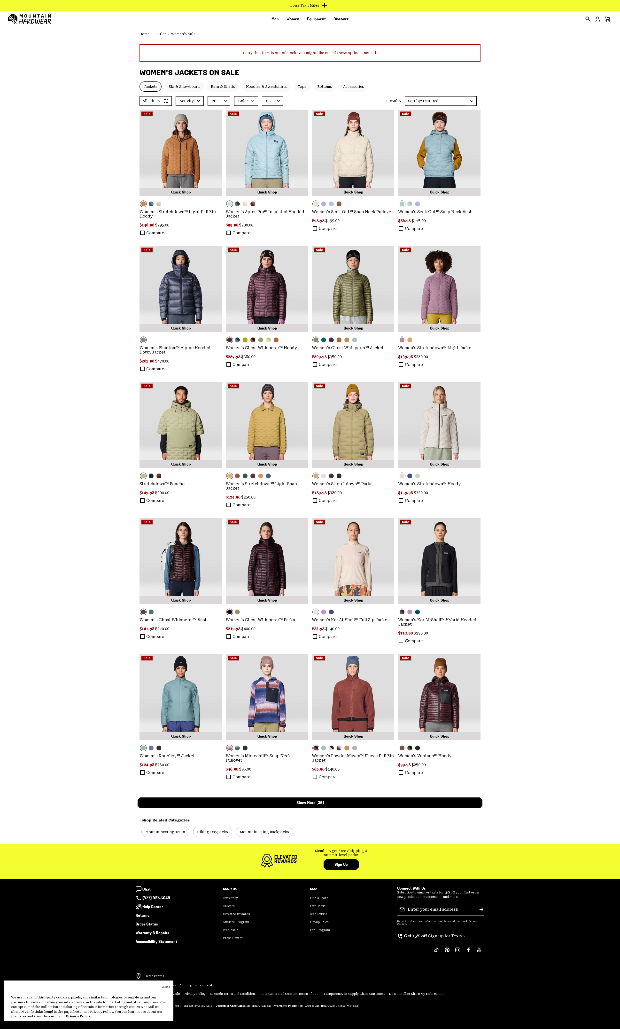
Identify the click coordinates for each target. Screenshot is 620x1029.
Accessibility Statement (156, 941)
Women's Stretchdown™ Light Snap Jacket (261, 486)
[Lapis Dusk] (331, 612)
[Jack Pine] (323, 340)
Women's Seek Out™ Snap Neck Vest (435, 211)
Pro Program (320, 930)
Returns (142, 915)
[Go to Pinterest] (447, 952)
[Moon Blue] (268, 476)
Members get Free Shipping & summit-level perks (341, 853)
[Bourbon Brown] (237, 476)
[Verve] (245, 476)
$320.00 (421, 492)
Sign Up (341, 864)
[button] (441, 101)
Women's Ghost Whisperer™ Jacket (348, 348)
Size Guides (318, 914)
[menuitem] (275, 19)
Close (166, 987)
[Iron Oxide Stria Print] (158, 476)
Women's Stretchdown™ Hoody (429, 484)
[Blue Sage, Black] (323, 748)
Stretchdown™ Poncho (162, 484)
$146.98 (147, 225)
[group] (341, 853)
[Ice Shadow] (267, 153)
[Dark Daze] (439, 289)
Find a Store (319, 898)
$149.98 (147, 492)
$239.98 (233, 629)
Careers (229, 906)
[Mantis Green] (260, 340)
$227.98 (233, 356)
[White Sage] (417, 476)
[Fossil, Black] (331, 748)
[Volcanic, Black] (237, 204)
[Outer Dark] (409, 476)
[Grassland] (267, 425)
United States (153, 976)
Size (269, 101)
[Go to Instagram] (457, 952)
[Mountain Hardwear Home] (29, 19)
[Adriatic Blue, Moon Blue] (151, 204)
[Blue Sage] (331, 204)
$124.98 (233, 497)
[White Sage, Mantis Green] (158, 204)
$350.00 (334, 356)
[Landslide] (346, 340)
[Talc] (323, 476)
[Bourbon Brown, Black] (353, 697)
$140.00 (332, 629)
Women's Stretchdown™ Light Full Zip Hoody (178, 213)
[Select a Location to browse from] (138, 976)
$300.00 (162, 492)
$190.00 (421, 633)
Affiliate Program (236, 922)
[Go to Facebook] (468, 952)
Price (216, 101)
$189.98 (319, 492)
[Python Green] (245, 340)
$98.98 (318, 220)
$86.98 (404, 220)
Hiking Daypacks (212, 832)
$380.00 (248, 356)
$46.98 (232, 769)
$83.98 (318, 629)
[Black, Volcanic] (439, 561)
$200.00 (246, 225)
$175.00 (418, 220)
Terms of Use (452, 921)
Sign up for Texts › (431, 936)
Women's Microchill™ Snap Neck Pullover (258, 758)
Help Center (152, 906)
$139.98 (406, 356)
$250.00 (248, 497)
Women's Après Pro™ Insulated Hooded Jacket (265, 213)
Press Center (233, 938)
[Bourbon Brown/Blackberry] (252, 340)
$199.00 (332, 220)
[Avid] (323, 204)
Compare (155, 233)
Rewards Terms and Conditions (233, 994)
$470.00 (162, 361)
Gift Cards (318, 906)
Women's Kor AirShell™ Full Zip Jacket (350, 620)
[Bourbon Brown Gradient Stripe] (267, 697)
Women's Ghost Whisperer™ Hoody (261, 348)
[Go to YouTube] (479, 952)
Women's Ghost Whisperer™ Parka (260, 620)
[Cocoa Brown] (339, 204)
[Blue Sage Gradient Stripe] (237, 748)
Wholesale (230, 930)
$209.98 (319, 356)
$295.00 (162, 225)
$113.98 (406, 633)
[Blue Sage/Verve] (237, 340)
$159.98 (406, 492)
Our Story (230, 898)
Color (243, 101)
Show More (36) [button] (310, 802)
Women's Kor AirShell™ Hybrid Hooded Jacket (437, 622)
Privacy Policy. (79, 1016)
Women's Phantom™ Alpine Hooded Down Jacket (175, 350)
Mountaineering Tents (165, 832)
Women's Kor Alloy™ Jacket (167, 756)
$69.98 (318, 769)
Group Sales (319, 922)
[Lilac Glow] (323, 612)
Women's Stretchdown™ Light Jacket (435, 348)
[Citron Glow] (268, 340)
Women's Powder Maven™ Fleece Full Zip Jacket (353, 758)
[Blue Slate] (181, 289)
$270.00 (162, 629)
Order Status (147, 924)
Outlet (160, 34)
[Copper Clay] (181, 153)
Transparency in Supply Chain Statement (353, 994)
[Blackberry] (267, 289)
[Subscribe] (481, 909)
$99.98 (232, 225)
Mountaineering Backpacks (264, 832)
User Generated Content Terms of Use (289, 994)
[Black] (151, 476)
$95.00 (245, 769)
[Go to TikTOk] (436, 952)
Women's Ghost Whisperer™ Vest (173, 620)
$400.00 (248, 629)
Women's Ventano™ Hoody (424, 756)
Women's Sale (183, 34)
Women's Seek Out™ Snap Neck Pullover (352, 211)
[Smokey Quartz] (339, 748)
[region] (88, 1001)
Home (144, 34)
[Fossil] (245, 204)
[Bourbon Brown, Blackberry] (252, 204)
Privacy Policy (195, 994)
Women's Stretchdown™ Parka (342, 484)
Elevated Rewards (236, 914)
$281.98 (147, 361)
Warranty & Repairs (152, 933)
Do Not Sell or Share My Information (416, 994)
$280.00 (421, 356)
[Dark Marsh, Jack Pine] (417, 612)
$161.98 (147, 629)
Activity (187, 101)
